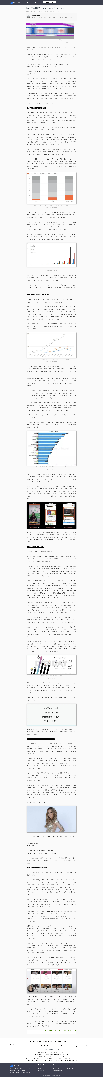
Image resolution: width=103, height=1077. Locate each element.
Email (55, 1041)
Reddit (45, 1041)
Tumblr (50, 1041)
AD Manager (56, 1068)
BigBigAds (41, 1070)
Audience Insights (57, 1070)
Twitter (39, 1041)
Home (28, 2)
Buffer (59, 1041)
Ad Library (55, 1073)
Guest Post (70, 1068)
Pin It (70, 1041)
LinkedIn (65, 1041)
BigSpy (37, 2)
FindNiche (41, 1073)
